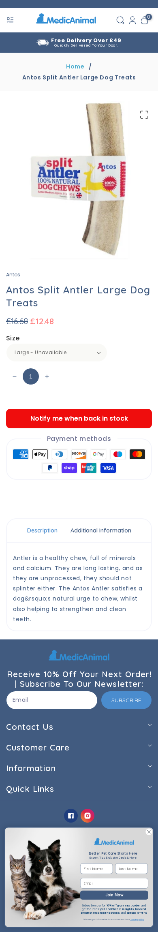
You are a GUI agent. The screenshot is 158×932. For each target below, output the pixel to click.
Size (13, 338)
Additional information (100, 530)
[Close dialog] (148, 831)
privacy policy (137, 919)
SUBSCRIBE (126, 700)
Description (42, 530)
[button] (11, 20)
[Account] (132, 20)
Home (75, 66)
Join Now (114, 895)
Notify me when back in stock (79, 418)
